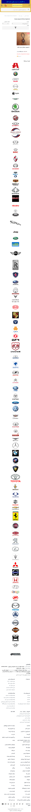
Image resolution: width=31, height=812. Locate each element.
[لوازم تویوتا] (15, 478)
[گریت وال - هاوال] (15, 433)
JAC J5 (28, 695)
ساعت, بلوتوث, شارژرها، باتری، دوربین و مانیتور (23, 741)
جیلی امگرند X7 (12, 685)
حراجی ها (28, 774)
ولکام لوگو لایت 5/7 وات (10, 695)
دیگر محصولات (12, 774)
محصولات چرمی (26, 753)
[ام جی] (15, 118)
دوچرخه (28, 779)
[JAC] (15, 213)
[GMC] (15, 198)
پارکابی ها (28, 768)
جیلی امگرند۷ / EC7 (11, 681)
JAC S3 (28, 699)
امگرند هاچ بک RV (11, 683)
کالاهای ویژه (27, 777)
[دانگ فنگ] (15, 337)
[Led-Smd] (15, 244)
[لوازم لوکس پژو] (15, 541)
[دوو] (15, 357)
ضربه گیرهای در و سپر (25, 762)
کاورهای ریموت (11, 747)
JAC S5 (28, 697)
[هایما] (15, 645)
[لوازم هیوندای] (15, 587)
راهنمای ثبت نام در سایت (9, 794)
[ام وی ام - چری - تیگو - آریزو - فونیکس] (15, 124)
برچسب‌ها (20, 16)
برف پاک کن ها (12, 731)
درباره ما (13, 785)
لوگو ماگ (28, 747)
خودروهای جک (27, 693)
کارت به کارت (27, 791)
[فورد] (15, 403)
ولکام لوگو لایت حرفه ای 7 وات (9, 697)
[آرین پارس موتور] (15, 66)
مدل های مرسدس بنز (11, 706)
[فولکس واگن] (15, 409)
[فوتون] (15, 397)
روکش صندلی (27, 718)
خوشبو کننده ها (11, 762)
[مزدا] (15, 606)
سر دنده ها (27, 756)
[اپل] (15, 93)
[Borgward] (15, 159)
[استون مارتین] (15, 99)
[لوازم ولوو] (15, 572)
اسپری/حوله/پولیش (25, 759)
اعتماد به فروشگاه (26, 788)
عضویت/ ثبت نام (26, 797)
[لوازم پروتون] (15, 469)
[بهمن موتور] (15, 299)
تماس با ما (28, 794)
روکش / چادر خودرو (26, 720)
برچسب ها (28, 750)
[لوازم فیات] (15, 526)
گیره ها (28, 734)
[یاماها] (15, 654)
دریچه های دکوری (26, 744)
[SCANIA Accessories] (15, 275)
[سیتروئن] (15, 381)
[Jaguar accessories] (15, 223)
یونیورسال (12, 771)
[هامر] (15, 638)
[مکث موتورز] (15, 615)
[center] (28, 9)
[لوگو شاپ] (15, 592)
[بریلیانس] (15, 291)
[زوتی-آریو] (15, 373)
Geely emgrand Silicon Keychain (11, 16)
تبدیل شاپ (27, 728)
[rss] (11, 806)
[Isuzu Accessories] (15, 205)
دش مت (13, 734)
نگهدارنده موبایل (26, 771)
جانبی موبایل (12, 777)
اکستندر (13, 753)
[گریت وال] (15, 425)
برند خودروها (27, 785)
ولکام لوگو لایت (11, 693)
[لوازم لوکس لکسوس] (15, 549)
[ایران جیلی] (15, 133)
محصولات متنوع (11, 759)
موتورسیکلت (12, 779)
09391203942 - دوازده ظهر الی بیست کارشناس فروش (12, 666)
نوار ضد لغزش (27, 782)
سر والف (13, 750)
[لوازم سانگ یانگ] (15, 495)
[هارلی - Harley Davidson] (15, 630)
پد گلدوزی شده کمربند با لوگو (8, 737)
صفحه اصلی (26, 16)
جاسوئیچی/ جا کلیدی (25, 731)
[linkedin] (3, 804)
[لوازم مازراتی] (15, 557)
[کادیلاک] (15, 417)
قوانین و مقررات (11, 788)
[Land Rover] (15, 238)
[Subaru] (15, 283)
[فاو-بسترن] (15, 389)
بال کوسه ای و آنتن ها (25, 765)
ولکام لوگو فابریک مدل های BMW (8, 704)
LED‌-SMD (13, 711)
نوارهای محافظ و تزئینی (10, 744)
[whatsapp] (11, 804)
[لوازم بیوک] (15, 461)
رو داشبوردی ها (11, 728)
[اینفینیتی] (15, 143)
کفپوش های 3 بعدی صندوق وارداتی (23, 716)
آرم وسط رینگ (27, 737)
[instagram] (5, 804)
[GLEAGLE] (15, 190)
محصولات (28, 679)
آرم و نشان (12, 765)
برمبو (14, 740)
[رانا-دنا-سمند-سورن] (15, 365)
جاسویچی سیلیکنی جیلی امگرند (23, 47)
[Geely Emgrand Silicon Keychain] (23, 39)
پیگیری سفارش (11, 797)
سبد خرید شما (12, 800)
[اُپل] (15, 87)
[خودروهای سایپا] (15, 329)
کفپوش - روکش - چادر (25, 711)
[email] (14, 806)
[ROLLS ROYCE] (15, 265)
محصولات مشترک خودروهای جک (24, 704)
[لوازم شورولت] (15, 508)
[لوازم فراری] (15, 516)
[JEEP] (15, 232)
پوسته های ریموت (11, 756)
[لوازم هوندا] (15, 580)
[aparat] (8, 804)
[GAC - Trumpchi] (15, 167)
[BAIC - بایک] (15, 151)
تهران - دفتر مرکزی (20, 668)
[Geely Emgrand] (15, 182)
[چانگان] (15, 322)
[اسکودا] (15, 108)
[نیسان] (15, 622)
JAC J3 (28, 701)
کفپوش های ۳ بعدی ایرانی (25, 722)
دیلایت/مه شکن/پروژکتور (9, 726)
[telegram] (22, 804)
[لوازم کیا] (15, 533)
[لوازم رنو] (15, 487)
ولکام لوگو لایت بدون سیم (10, 699)
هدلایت (28, 726)
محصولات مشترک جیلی (10, 689)
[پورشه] (15, 315)
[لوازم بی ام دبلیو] (15, 453)
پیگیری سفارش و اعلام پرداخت (23, 800)
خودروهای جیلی (11, 679)
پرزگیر (13, 768)
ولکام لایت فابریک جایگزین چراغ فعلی (8, 701)
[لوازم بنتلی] (15, 439)
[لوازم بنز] (15, 445)
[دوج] (15, 347)
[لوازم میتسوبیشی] (15, 565)
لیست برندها (27, 61)
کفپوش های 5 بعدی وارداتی (24, 714)
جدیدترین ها (12, 782)
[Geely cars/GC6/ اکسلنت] (15, 174)
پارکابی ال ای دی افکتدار (10, 708)
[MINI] (15, 253)
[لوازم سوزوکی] (15, 502)
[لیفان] (15, 598)
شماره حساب (12, 791)
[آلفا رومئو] (15, 74)
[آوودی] (15, 80)
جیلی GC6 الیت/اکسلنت (10, 687)
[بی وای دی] (15, 307)
